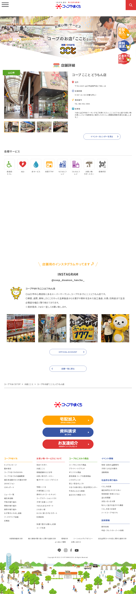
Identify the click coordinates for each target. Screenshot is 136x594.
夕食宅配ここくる (43, 490)
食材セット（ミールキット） (46, 494)
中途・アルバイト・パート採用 (112, 530)
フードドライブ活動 (11, 517)
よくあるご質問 (60, 542)
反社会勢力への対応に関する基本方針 (112, 538)
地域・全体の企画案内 (110, 465)
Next (65, 94)
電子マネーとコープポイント (47, 480)
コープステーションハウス (47, 498)
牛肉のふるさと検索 (77, 491)
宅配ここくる (41, 487)
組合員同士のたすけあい (111, 490)
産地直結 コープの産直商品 (80, 476)
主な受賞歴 (105, 497)
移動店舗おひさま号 (44, 472)
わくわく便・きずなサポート (47, 513)
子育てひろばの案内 (109, 468)
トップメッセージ (10, 465)
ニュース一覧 (9, 494)
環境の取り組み (10, 505)
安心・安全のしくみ (76, 483)
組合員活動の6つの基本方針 (15, 480)
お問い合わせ (76, 542)
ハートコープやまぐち (109, 512)
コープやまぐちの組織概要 (14, 476)
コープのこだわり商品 (77, 465)
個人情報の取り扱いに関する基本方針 (42, 538)
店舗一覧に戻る (68, 368)
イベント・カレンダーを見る (102, 136)
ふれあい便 (41, 509)
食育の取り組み (10, 509)
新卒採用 (105, 526)
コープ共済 (41, 528)
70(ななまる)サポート (45, 505)
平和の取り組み (10, 502)
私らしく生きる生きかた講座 (112, 505)
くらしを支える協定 (108, 509)
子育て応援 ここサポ (45, 502)
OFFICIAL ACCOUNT (68, 352)
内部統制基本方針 (16, 538)
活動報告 (105, 472)
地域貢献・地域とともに (110, 494)
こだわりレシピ (75, 480)
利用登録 (40, 517)
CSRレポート (9, 487)
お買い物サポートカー (45, 476)
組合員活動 (8, 498)
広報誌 (7, 520)
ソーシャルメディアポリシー (83, 538)
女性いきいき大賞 (108, 501)
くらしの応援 (106, 486)
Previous (7, 94)
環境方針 (64, 538)
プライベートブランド (77, 468)
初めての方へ (42, 465)
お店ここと (41, 468)
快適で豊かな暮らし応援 (46, 524)
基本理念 (7, 468)
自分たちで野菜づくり (77, 495)
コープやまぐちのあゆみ (13, 472)
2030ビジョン (9, 483)
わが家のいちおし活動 (13, 513)
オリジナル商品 (75, 472)
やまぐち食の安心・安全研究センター (83, 487)
